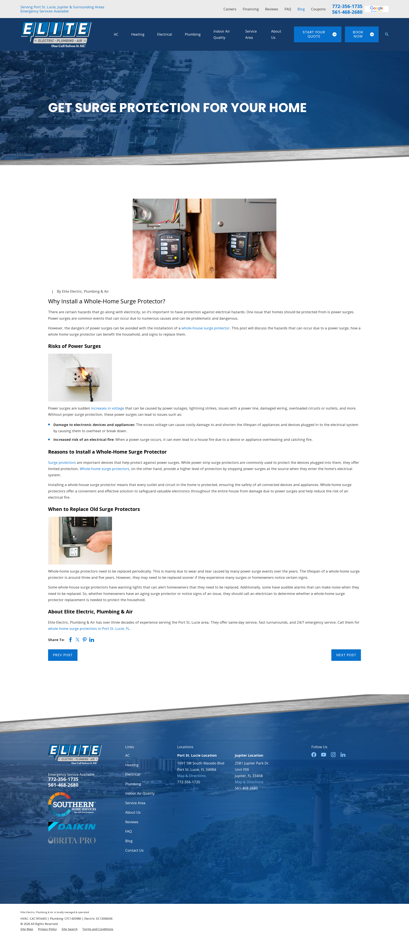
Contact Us (134, 850)
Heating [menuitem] (137, 34)
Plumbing (133, 783)
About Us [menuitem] (276, 34)
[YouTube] (323, 754)
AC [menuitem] (116, 34)
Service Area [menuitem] (251, 34)
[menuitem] (26, 929)
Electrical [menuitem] (164, 34)
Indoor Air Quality (140, 793)
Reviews (271, 9)
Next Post (346, 655)
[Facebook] (313, 754)
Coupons (318, 9)
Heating (132, 764)
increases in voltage (107, 408)
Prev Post (63, 655)
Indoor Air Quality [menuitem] (221, 34)
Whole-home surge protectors (104, 468)
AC (127, 755)
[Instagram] (333, 754)
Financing (251, 9)
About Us (133, 812)
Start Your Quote (314, 34)
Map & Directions (191, 775)
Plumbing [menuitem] (193, 34)
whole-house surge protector (205, 328)
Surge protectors (62, 462)
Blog (301, 9)
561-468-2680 (347, 12)
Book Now (358, 34)
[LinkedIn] (342, 754)
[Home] (55, 34)
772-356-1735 (347, 6)
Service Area (135, 802)
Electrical (132, 774)
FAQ (288, 9)
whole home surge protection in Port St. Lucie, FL (89, 628)
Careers (230, 9)
